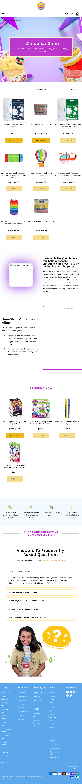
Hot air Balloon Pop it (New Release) (41, 174)
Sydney (22, 719)
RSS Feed (54, 744)
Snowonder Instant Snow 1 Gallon (14, 126)
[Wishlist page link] (8, 13)
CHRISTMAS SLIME (15, 20)
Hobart (21, 708)
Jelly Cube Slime (6, 730)
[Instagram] (74, 692)
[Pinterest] (67, 695)
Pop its (37, 696)
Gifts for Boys (36, 715)
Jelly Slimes (4, 761)
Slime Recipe (51, 697)
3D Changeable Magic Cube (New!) (14, 422)
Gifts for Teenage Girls (36, 723)
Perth (21, 715)
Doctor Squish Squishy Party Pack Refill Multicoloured (14, 466)
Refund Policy (52, 728)
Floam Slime (4, 743)
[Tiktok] (71, 695)
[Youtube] (71, 692)
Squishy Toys (37, 701)
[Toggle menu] (6, 14)
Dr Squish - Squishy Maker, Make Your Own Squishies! (41, 422)
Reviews (53, 710)
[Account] (72, 13)
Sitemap (53, 740)
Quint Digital (7, 778)
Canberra (22, 700)
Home (5, 20)
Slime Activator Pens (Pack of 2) (67, 422)
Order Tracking (52, 715)
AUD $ (73, 768)
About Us (54, 692)
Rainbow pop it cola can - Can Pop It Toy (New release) (13, 222)
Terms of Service (52, 722)
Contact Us (54, 748)
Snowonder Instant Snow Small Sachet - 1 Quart (68, 126)
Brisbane (22, 696)
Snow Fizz (7, 748)
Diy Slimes (7, 756)
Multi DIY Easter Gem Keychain (41, 221)
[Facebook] (67, 692)
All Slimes (7, 692)
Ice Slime (6, 752)
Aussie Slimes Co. (20, 776)
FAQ (51, 703)
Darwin (21, 704)
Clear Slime (4, 717)
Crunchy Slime (5, 736)
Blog (52, 707)
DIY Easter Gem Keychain (41, 125)
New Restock (4, 697)
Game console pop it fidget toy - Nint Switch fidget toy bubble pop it (14, 175)
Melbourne (23, 711)
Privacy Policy (52, 735)
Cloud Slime (4, 723)
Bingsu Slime (5, 704)
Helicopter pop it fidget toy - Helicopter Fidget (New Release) (68, 174)
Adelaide (22, 692)
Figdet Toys (38, 692)
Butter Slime (4, 710)
